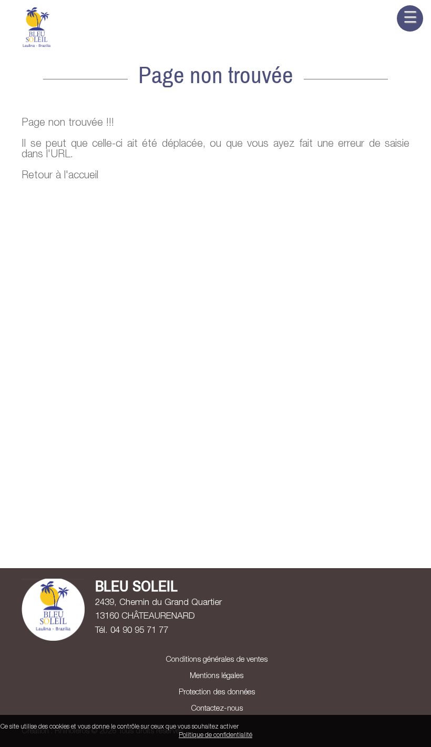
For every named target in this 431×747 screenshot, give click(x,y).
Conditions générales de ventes (215, 660)
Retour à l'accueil (60, 176)
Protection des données (216, 692)
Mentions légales (215, 676)
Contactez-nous (216, 709)
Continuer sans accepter (321, 727)
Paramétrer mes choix (395, 727)
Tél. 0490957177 (131, 631)
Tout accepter (261, 727)
